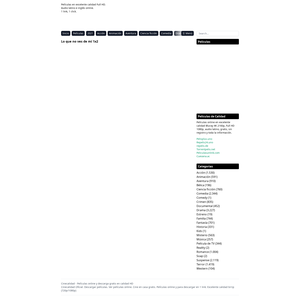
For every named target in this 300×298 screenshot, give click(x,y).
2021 (90, 33)
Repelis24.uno (205, 142)
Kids (199, 231)
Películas (78, 33)
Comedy (202, 198)
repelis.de (202, 145)
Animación (115, 33)
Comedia (166, 33)
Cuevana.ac (203, 156)
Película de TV (206, 243)
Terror (201, 264)
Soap (200, 256)
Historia (202, 227)
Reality (201, 248)
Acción (101, 33)
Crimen (201, 202)
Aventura (131, 33)
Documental (205, 206)
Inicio (65, 33)
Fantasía (202, 223)
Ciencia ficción (148, 33)
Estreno (202, 214)
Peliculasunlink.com (208, 152)
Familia (201, 218)
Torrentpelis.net (206, 149)
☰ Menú (187, 33)
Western (202, 268)
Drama (179, 33)
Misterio (202, 235)
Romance (203, 252)
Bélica (200, 185)
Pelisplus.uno (204, 138)
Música (201, 239)
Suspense (203, 260)
